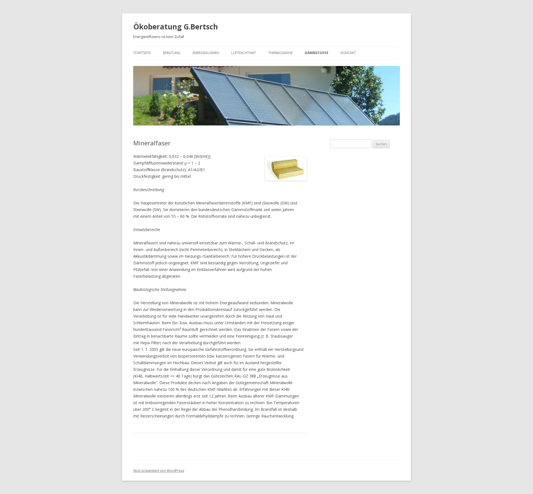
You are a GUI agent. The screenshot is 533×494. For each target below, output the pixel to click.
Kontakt (348, 52)
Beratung (171, 52)
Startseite (142, 52)
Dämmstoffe (316, 52)
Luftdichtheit (243, 52)
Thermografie (280, 52)
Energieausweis (206, 52)
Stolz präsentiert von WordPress (158, 470)
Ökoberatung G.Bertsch (175, 27)
